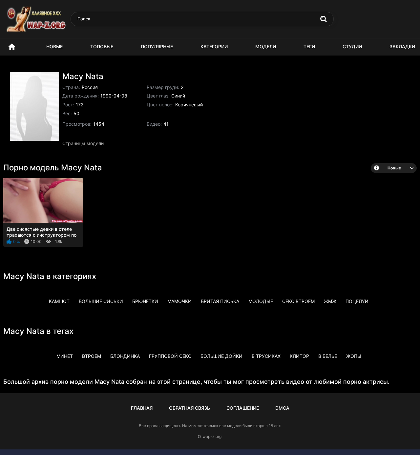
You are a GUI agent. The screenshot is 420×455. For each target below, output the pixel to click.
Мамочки (179, 301)
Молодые (260, 301)
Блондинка (125, 356)
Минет (64, 356)
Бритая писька (220, 301)
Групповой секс (170, 356)
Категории (214, 46)
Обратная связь (189, 408)
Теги (309, 46)
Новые (54, 46)
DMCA (282, 408)
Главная (142, 408)
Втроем (91, 356)
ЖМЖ (330, 301)
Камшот (59, 301)
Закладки (402, 46)
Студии (352, 46)
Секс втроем (298, 301)
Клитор (299, 356)
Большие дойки (221, 356)
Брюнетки (145, 301)
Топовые (101, 46)
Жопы (353, 356)
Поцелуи (357, 301)
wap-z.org (211, 436)
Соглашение (242, 408)
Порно (12, 46)
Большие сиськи (101, 301)
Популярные (157, 46)
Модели (265, 46)
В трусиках (266, 356)
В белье (327, 356)
